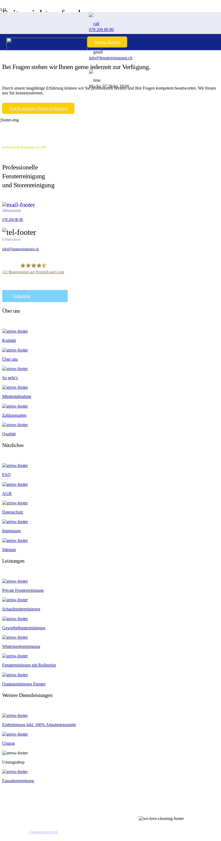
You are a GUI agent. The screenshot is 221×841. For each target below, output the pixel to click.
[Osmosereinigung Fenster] (110, 674)
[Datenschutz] (110, 502)
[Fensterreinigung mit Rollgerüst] (110, 655)
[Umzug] (110, 734)
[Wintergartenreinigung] (110, 637)
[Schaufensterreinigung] (110, 599)
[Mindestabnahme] (110, 387)
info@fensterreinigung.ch (20, 249)
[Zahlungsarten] (110, 405)
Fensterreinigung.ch (43, 832)
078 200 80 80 (12, 220)
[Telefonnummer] (110, 204)
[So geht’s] (110, 368)
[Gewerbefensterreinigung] (110, 618)
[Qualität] (110, 424)
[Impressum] (110, 521)
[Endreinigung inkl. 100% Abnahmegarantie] (110, 715)
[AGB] (110, 484)
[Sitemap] (110, 540)
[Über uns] (110, 349)
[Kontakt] (110, 331)
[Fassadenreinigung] (110, 771)
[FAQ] (110, 465)
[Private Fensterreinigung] (110, 581)
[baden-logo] (46, 44)
